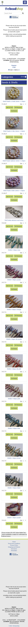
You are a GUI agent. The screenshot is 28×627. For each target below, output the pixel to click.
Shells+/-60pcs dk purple (14, 339)
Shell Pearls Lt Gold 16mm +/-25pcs (14, 101)
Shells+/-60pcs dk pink (14, 369)
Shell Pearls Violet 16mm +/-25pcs (14, 190)
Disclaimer (14, 549)
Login (14, 67)
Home (14, 541)
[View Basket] (8, 70)
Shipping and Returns (14, 547)
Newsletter (14, 550)
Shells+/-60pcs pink (14, 398)
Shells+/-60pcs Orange (14, 309)
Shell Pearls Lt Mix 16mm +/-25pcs (14, 131)
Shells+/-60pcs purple (14, 280)
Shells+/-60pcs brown (14, 458)
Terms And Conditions (14, 543)
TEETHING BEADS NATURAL (14, 220)
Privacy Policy (14, 545)
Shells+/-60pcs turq (14, 250)
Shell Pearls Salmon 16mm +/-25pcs (14, 161)
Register (14, 65)
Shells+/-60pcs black (14, 488)
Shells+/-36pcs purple (14, 517)
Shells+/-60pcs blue (14, 428)
